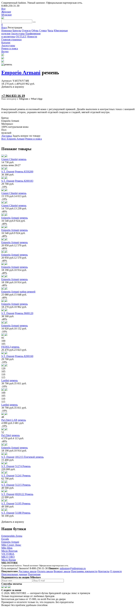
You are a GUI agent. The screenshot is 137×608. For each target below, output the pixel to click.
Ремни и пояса (33, 138)
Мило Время (8, 559)
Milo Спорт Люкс (11, 544)
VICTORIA (7, 553)
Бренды (17, 30)
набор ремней (27, 291)
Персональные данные (14, 574)
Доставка (6, 135)
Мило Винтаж (9, 550)
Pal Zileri (6, 435)
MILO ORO (8, 556)
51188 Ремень (22, 512)
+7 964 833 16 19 (13, 95)
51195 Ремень (22, 503)
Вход (4, 27)
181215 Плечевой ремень (29, 457)
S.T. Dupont (7, 171)
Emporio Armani (20, 73)
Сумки (43, 30)
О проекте (116, 571)
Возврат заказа (62, 571)
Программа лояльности (84, 571)
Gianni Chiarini (9, 159)
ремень (22, 159)
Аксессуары (18, 33)
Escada (5, 538)
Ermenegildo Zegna (11, 535)
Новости (32, 36)
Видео (5, 51)
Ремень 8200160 (24, 356)
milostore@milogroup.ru (73, 568)
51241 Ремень (23, 475)
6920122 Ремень (24, 494)
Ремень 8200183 (24, 180)
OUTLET (21, 36)
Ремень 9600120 (24, 313)
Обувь (34, 30)
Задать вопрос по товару (26, 135)
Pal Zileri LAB (9, 420)
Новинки (6, 30)
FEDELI (6, 346)
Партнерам (34, 574)
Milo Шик (7, 547)
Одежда (26, 30)
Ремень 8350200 (24, 171)
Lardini (5, 380)
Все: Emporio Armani (13, 138)
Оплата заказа (45, 571)
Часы (50, 30)
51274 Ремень (23, 466)
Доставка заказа (27, 571)
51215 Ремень (23, 484)
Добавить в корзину (12, 86)
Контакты (103, 571)
